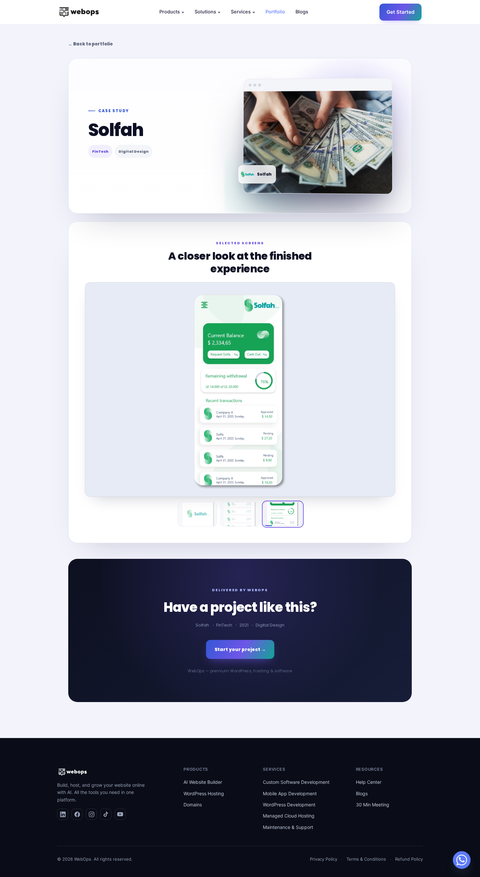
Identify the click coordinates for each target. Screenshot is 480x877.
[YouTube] (120, 814)
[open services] (253, 12)
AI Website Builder (203, 782)
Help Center (368, 782)
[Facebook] (77, 814)
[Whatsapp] (462, 860)
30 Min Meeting (372, 804)
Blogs (362, 793)
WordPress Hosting (204, 793)
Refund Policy (409, 859)
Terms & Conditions (366, 859)
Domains (193, 804)
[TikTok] (105, 814)
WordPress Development (289, 804)
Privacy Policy (323, 859)
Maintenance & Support (288, 827)
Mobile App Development (290, 793)
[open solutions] (219, 12)
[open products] (183, 12)
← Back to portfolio (90, 44)
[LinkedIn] (62, 814)
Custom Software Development (296, 782)
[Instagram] (91, 814)
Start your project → (240, 649)
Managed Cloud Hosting (288, 815)
